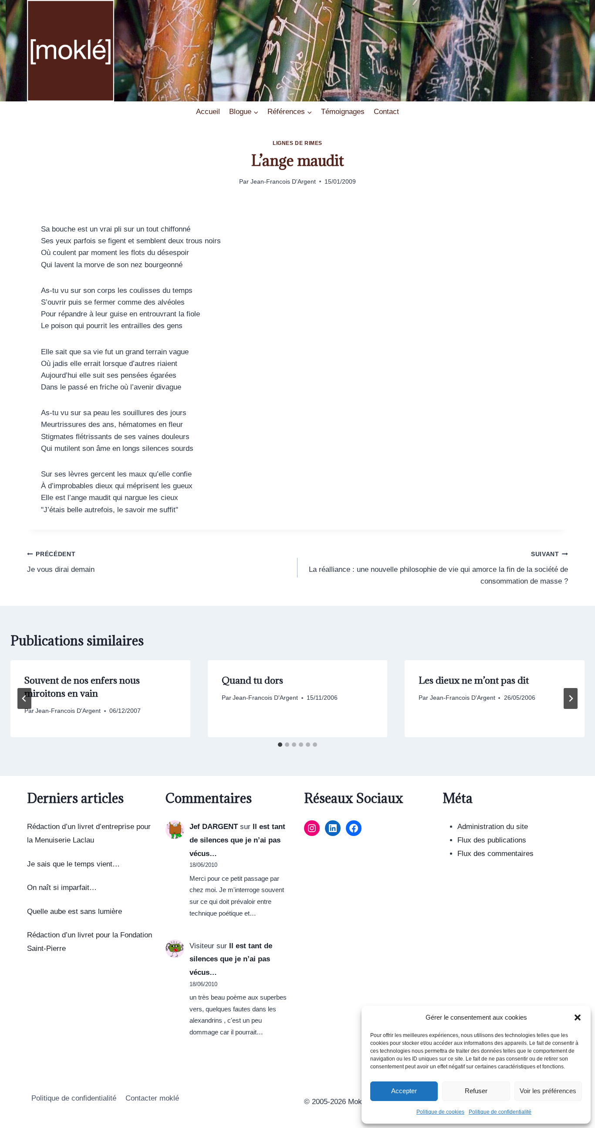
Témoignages (343, 111)
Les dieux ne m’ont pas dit (474, 680)
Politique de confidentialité (500, 1112)
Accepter (404, 1090)
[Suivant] (571, 698)
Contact (386, 111)
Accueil (208, 111)
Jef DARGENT (213, 826)
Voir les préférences (548, 1090)
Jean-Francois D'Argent (283, 181)
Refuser (476, 1090)
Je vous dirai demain (61, 562)
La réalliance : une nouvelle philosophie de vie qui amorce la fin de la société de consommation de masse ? (438, 568)
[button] (577, 1017)
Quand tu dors (252, 680)
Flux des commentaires (495, 853)
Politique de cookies (440, 1112)
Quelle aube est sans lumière (74, 911)
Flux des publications (491, 840)
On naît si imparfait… (62, 887)
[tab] (280, 744)
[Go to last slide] (24, 698)
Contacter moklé (152, 1098)
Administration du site (492, 826)
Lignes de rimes (297, 143)
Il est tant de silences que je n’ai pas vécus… (237, 839)
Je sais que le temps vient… (73, 864)
